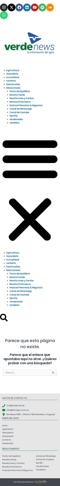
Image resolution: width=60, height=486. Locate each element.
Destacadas (13, 84)
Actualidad (12, 77)
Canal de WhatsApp (21, 108)
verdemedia (16, 119)
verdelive (14, 122)
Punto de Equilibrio (20, 91)
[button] (30, 189)
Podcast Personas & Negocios (26, 105)
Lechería (11, 80)
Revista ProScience (20, 101)
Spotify (14, 115)
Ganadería (12, 73)
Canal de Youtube (19, 112)
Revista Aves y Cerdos (22, 98)
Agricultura (12, 70)
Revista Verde (17, 94)
